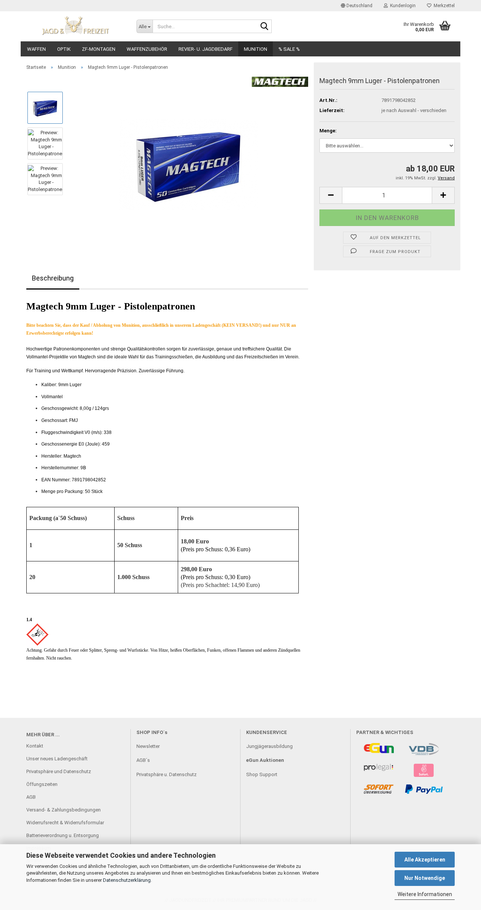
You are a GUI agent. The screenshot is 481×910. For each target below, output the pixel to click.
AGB (31, 797)
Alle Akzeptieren (424, 860)
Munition (255, 49)
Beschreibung (53, 278)
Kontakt (34, 746)
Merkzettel (443, 5)
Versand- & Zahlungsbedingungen (63, 810)
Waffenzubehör (147, 49)
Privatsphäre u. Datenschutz (166, 774)
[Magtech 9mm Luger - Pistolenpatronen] (188, 161)
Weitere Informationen (425, 894)
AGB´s (143, 760)
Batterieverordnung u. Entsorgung (62, 835)
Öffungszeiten (41, 784)
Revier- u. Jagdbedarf (205, 49)
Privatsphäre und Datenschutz (58, 771)
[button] (356, 5)
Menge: (328, 130)
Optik (64, 49)
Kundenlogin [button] (402, 5)
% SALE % (289, 49)
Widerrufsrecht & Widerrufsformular (65, 822)
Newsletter (148, 746)
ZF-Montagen (98, 49)
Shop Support (261, 774)
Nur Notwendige (424, 878)
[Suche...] (264, 26)
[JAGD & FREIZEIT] (75, 26)
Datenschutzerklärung (127, 880)
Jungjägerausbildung (269, 746)
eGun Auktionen (265, 760)
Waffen (36, 49)
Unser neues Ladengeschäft (57, 758)
